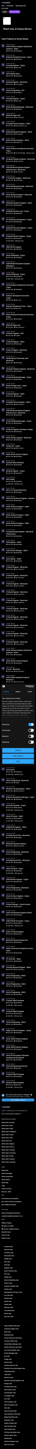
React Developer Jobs (11, 1405)
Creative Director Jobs (11, 1365)
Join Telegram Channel (18, 1100)
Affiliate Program (7, 1223)
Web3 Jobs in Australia (8, 1162)
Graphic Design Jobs (10, 1423)
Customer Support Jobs (11, 1286)
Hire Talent (5, 8)
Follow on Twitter (8, 1226)
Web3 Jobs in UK (7, 1140)
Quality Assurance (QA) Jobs (13, 1347)
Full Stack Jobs (8, 1252)
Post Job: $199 (14, 12)
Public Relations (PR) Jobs (12, 1326)
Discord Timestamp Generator (11, 1213)
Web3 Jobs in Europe (8, 1122)
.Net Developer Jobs (10, 1402)
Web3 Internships (7, 1173)
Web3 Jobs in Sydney (8, 1159)
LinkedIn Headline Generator (12, 1216)
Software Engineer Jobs (11, 1441)
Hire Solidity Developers (9, 1204)
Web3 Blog (5, 1182)
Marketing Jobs (8, 1335)
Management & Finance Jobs (13, 1292)
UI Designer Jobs (9, 1396)
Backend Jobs (8, 1249)
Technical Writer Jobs (10, 1341)
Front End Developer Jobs (12, 1350)
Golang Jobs (8, 1438)
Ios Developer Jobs (10, 1392)
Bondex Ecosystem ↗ (14, 1114)
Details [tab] (18, 691)
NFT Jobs (7, 1274)
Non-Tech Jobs (8, 1316)
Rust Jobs (7, 1262)
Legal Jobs (7, 1374)
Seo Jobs (7, 1356)
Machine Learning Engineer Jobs (14, 1380)
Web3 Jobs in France (8, 1147)
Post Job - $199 (6, 1191)
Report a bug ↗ (6, 1238)
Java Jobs (7, 1399)
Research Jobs (8, 1377)
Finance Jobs (8, 1362)
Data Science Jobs (10, 1389)
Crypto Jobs (7, 1301)
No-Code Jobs (8, 1295)
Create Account (6, 1188)
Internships (10, 5)
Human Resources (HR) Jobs (13, 1338)
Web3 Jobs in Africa (8, 1134)
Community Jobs (9, 1310)
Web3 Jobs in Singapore (9, 1131)
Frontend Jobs (8, 1246)
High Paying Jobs (21, 5)
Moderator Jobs (9, 1420)
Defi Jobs (7, 1265)
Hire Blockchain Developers (10, 1198)
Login (4, 12)
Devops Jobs (8, 1383)
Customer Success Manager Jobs (14, 1368)
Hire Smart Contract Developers (11, 1201)
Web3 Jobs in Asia (7, 1125)
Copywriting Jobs (9, 1371)
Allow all (18, 750)
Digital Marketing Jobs (11, 1417)
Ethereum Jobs (8, 1307)
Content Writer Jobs (10, 1435)
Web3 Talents (6, 1179)
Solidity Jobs (8, 1258)
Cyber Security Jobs (10, 1411)
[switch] (31, 731)
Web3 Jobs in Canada (8, 1150)
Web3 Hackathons (7, 1176)
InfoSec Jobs (8, 1289)
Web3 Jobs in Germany (9, 1153)
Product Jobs (8, 1283)
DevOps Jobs (8, 1298)
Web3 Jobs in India (7, 1128)
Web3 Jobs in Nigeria (8, 1144)
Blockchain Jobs (9, 1255)
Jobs (3, 5)
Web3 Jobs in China (8, 1156)
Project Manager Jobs (10, 1353)
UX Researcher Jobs (10, 1386)
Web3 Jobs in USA (7, 1137)
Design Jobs (8, 1277)
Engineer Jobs (8, 1268)
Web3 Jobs (5, 1170)
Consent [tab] (6, 691)
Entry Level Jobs (9, 1444)
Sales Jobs (7, 1332)
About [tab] (30, 691)
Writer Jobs (7, 1313)
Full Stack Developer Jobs (12, 1432)
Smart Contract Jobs (10, 1271)
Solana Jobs (8, 1304)
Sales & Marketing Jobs (11, 1280)
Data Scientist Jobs (10, 1426)
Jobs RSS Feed (6, 1232)
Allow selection (18, 756)
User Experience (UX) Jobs (12, 1414)
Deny (18, 761)
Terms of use (6, 1235)
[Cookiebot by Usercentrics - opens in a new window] (25, 686)
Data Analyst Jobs (9, 1429)
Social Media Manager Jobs (12, 1344)
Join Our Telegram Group (11, 1229)
